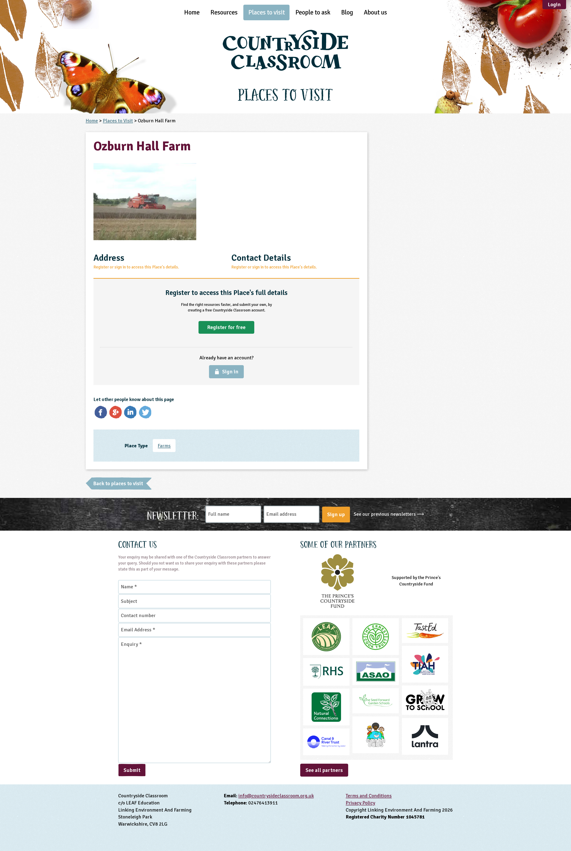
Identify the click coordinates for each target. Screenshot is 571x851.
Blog (347, 12)
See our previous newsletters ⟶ (389, 514)
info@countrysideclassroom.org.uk (276, 796)
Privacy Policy (360, 803)
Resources (224, 12)
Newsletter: (173, 514)
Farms (164, 446)
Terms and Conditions (369, 796)
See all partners (324, 770)
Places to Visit (118, 121)
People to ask (312, 12)
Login (554, 4)
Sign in (230, 371)
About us (375, 12)
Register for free (226, 327)
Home (192, 12)
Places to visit (266, 12)
